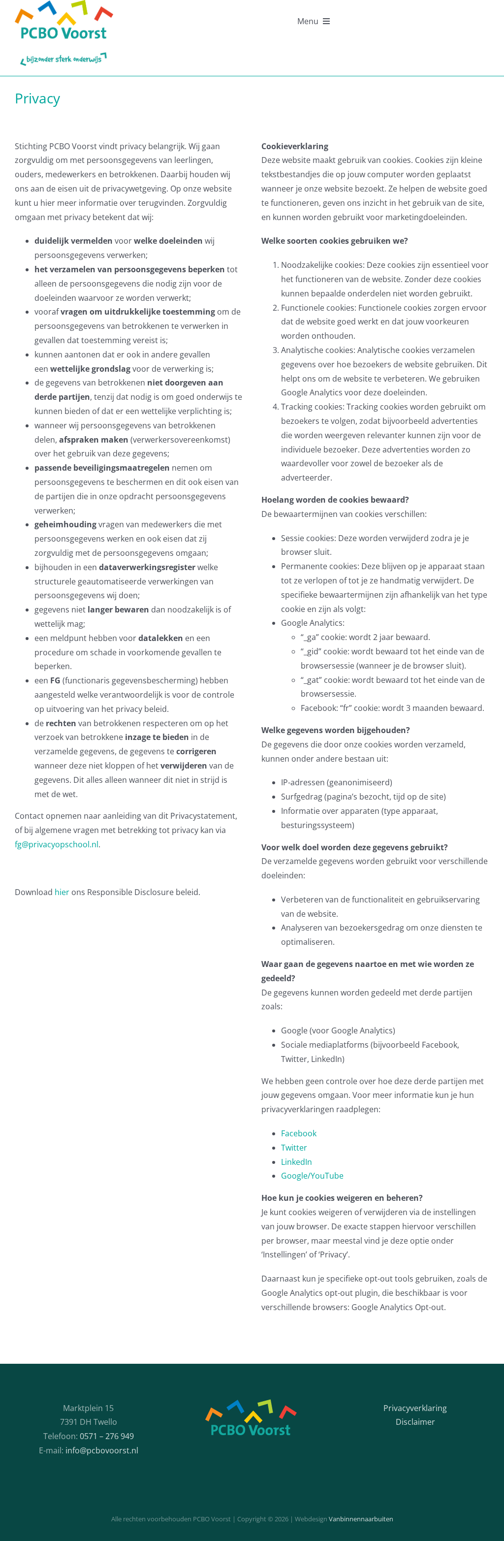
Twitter (294, 1147)
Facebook (298, 1133)
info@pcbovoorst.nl (101, 1450)
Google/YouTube (312, 1175)
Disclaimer (415, 1421)
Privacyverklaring (415, 1408)
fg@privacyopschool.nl (56, 844)
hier (63, 892)
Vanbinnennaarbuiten (361, 1518)
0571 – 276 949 (107, 1436)
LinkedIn (296, 1161)
